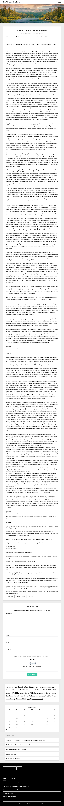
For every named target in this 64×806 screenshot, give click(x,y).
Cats (46, 687)
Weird (28, 699)
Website (8, 649)
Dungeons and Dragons (11, 689)
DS (54, 687)
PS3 (44, 693)
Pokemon (36, 693)
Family (21, 689)
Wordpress (34, 699)
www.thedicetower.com (12, 593)
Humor (35, 689)
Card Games (42, 687)
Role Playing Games (12, 696)
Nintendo (20, 693)
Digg (51, 687)
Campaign (37, 687)
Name (8, 635)
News (13, 692)
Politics (41, 693)
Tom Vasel (30, 596)
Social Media (28, 696)
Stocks (40, 696)
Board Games (10, 596)
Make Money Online (49, 689)
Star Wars (35, 696)
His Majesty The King (11, 2)
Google (28, 689)
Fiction (25, 689)
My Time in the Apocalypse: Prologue (16, 749)
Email (8, 642)
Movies (8, 693)
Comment (9, 613)
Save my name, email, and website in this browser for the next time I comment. (32, 656)
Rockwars (54, 693)
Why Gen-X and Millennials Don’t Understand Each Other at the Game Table (25, 740)
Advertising (11, 687)
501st (7, 687)
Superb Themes (42, 803)
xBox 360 (40, 699)
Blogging (21, 687)
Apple (16, 687)
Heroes (31, 689)
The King (40, 33)
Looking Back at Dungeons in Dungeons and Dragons (20, 744)
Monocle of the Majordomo (13, 758)
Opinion (27, 693)
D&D (48, 687)
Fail (17, 689)
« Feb (7, 729)
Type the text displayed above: (32, 666)
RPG (19, 696)
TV (14, 699)
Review (48, 693)
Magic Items (40, 689)
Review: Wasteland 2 (11, 754)
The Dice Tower (21, 596)
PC (31, 693)
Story (43, 696)
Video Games (21, 698)
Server (22, 696)
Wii (31, 699)
